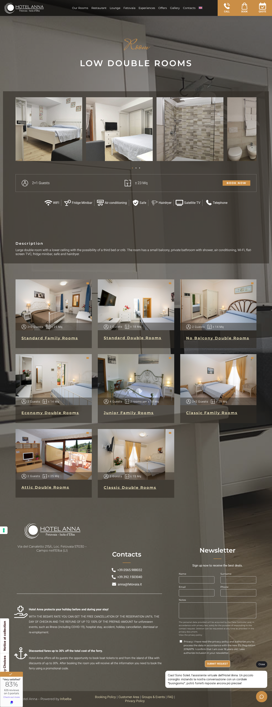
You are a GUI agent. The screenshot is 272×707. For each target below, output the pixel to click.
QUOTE (262, 11)
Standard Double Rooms (132, 338)
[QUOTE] (262, 6)
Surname (225, 573)
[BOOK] (244, 6)
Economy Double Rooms (50, 413)
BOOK (244, 11)
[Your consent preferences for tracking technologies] (4, 530)
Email (182, 586)
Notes (182, 599)
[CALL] (226, 6)
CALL (227, 11)
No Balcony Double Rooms (217, 338)
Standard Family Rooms (50, 338)
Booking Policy (105, 697)
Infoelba (65, 699)
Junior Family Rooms (129, 413)
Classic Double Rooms (130, 487)
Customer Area (128, 697)
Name (182, 573)
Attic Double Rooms (45, 487)
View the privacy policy (190, 635)
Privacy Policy (135, 701)
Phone (224, 586)
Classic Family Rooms (212, 413)
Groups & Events (153, 697)
